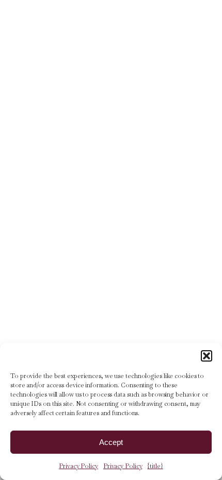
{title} (155, 466)
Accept (111, 442)
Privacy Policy (78, 466)
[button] (206, 356)
